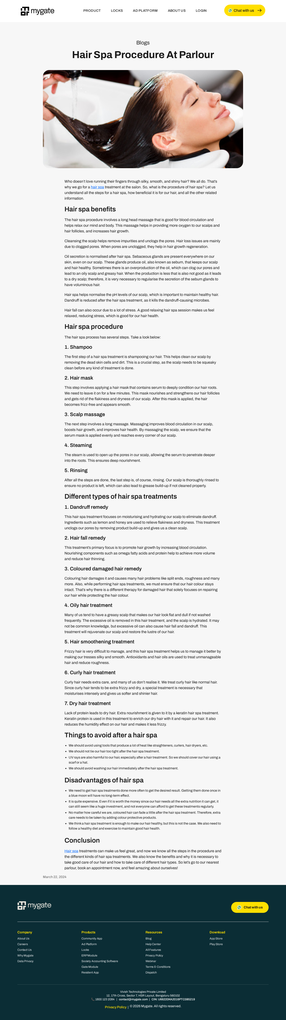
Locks (85, 949)
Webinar (151, 961)
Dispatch (151, 972)
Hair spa (71, 851)
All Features (153, 949)
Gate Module (89, 966)
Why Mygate (25, 955)
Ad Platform (89, 944)
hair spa (97, 187)
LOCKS (117, 10)
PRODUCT (92, 10)
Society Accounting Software (99, 961)
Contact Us (24, 949)
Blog (148, 938)
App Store (216, 938)
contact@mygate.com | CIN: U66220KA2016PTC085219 (157, 999)
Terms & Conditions (158, 966)
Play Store (216, 944)
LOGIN (201, 10)
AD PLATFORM (145, 10)
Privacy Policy (154, 955)
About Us (23, 938)
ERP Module (89, 955)
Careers (22, 944)
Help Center (153, 944)
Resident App (90, 972)
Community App (91, 938)
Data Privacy (25, 961)
